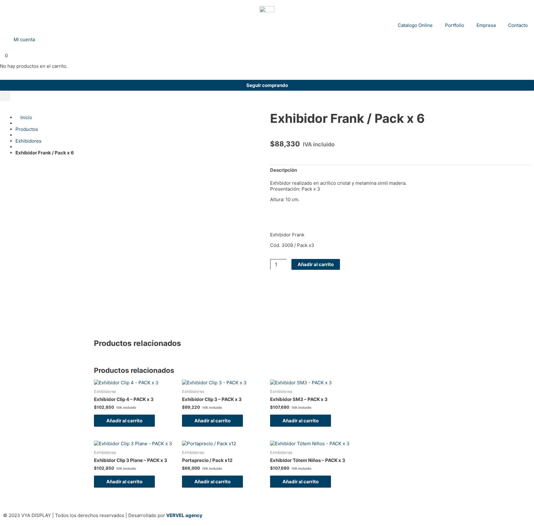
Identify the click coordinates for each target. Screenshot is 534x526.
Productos (26, 129)
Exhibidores (28, 141)
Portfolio (454, 25)
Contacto (518, 25)
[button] (5, 96)
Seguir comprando (267, 85)
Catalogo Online (415, 25)
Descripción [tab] (283, 170)
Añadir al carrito (316, 264)
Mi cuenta (23, 39)
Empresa (486, 25)
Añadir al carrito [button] (124, 421)
